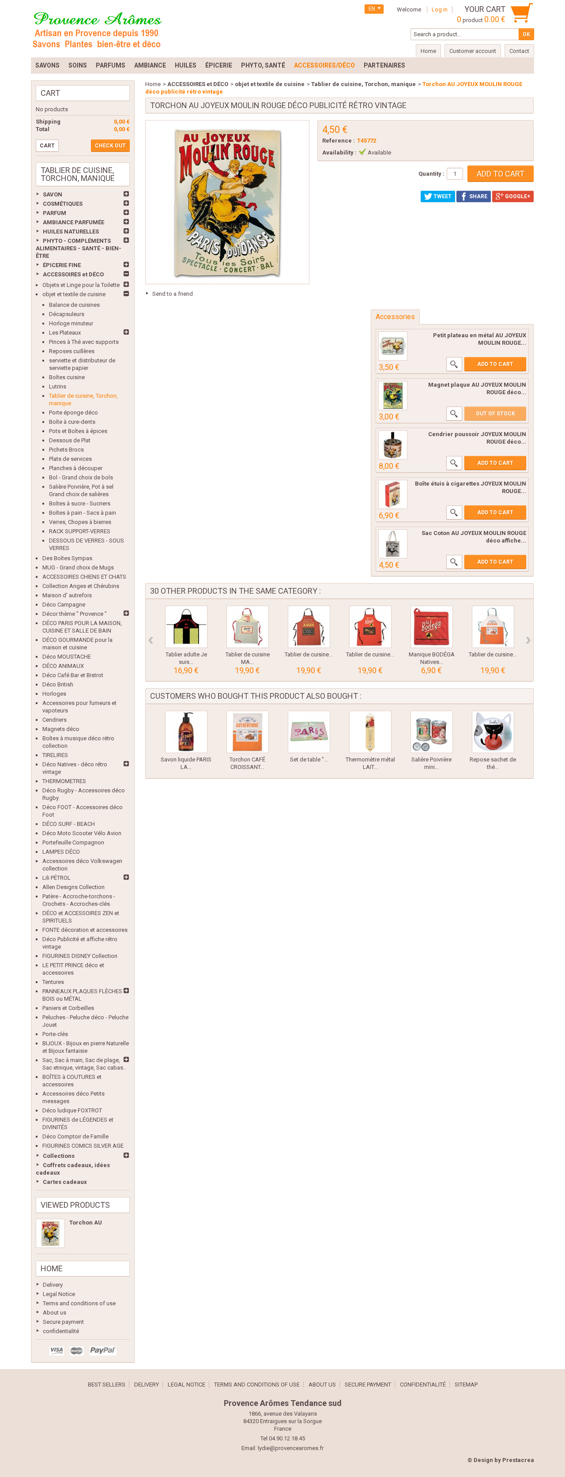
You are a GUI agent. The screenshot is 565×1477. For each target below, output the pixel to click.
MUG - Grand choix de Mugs (78, 567)
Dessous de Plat (69, 440)
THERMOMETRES (64, 781)
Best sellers (106, 1384)
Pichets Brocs (66, 449)
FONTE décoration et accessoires (85, 930)
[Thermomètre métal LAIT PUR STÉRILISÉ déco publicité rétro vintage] (370, 732)
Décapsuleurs (66, 314)
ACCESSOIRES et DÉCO (73, 274)
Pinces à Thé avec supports (84, 342)
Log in (440, 9)
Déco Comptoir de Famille (75, 1136)
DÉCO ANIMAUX (63, 666)
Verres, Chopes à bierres (80, 522)
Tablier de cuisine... (309, 654)
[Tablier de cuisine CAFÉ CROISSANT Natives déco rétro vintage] (493, 627)
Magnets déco (60, 729)
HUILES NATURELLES (71, 231)
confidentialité (61, 1331)
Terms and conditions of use (79, 1303)
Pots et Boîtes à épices (78, 431)
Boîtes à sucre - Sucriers (79, 503)
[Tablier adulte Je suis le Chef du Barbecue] (186, 627)
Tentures (53, 982)
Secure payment (63, 1322)
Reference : (338, 140)
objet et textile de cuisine (73, 294)
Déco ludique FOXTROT (72, 1110)
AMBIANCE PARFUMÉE (73, 222)
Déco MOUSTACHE (66, 656)
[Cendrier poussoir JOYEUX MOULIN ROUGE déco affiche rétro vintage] (392, 445)
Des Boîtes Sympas (67, 558)
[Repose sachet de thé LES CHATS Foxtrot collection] (493, 732)
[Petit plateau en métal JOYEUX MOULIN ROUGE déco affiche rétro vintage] (392, 346)
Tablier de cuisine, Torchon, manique (363, 84)
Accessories (395, 317)
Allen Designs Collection (73, 887)
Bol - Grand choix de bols (81, 477)
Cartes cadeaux (65, 1182)
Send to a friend (172, 293)
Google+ (517, 196)
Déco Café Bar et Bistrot (72, 675)
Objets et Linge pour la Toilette (81, 285)
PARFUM (54, 213)
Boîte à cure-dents (72, 421)
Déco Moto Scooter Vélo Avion (81, 833)
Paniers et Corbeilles (68, 1008)
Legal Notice (59, 1294)
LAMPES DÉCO (61, 851)
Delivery (53, 1284)
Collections (59, 1156)
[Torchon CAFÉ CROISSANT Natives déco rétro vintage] (247, 732)
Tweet (442, 196)
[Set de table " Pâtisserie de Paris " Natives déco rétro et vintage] (309, 732)
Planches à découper (75, 468)
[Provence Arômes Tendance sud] (97, 29)
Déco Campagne (63, 604)
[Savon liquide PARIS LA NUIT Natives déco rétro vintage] (186, 732)
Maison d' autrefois (67, 595)
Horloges (54, 693)
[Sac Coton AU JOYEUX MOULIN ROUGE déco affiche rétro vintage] (392, 543)
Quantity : (431, 173)
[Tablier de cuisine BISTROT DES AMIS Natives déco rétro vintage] (309, 627)
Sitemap (466, 1384)
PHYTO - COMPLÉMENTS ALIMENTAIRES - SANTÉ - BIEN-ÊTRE (78, 248)
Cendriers (54, 719)
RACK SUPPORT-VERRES (79, 531)
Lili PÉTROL (56, 877)
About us (54, 1312)
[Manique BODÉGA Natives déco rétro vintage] (432, 627)
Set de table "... (309, 759)
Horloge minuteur (71, 323)
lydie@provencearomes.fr (291, 1448)
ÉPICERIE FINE (62, 265)
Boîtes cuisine (67, 377)
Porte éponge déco (73, 412)
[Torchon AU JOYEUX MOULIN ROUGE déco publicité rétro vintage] (50, 1233)
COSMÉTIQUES (63, 203)
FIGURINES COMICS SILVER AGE (83, 1145)
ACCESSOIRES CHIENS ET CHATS (84, 576)
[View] (454, 364)
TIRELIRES (55, 755)
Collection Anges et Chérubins (80, 586)
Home (52, 1268)
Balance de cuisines (74, 304)
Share (477, 196)
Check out (110, 146)
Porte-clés (55, 1034)
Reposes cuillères (71, 351)
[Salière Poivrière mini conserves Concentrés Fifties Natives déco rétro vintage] (432, 732)
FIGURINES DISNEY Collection (79, 956)
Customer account (472, 51)
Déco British (57, 684)
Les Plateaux (65, 332)
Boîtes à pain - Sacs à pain (82, 512)
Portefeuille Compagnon (73, 842)
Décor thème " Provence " (74, 613)
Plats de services (70, 459)
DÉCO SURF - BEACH (68, 824)
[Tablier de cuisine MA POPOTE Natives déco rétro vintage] (247, 627)
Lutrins (57, 386)
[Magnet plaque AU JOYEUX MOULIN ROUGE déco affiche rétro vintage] (392, 395)
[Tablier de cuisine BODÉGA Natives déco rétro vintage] (370, 627)
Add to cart (495, 364)
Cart (50, 93)
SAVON (52, 194)
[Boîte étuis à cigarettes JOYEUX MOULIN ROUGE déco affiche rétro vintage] (392, 494)
